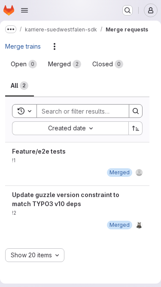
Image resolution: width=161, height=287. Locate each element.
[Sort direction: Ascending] (136, 128)
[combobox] (70, 128)
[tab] (24, 64)
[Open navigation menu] (24, 10)
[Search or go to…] (127, 10)
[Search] (136, 111)
